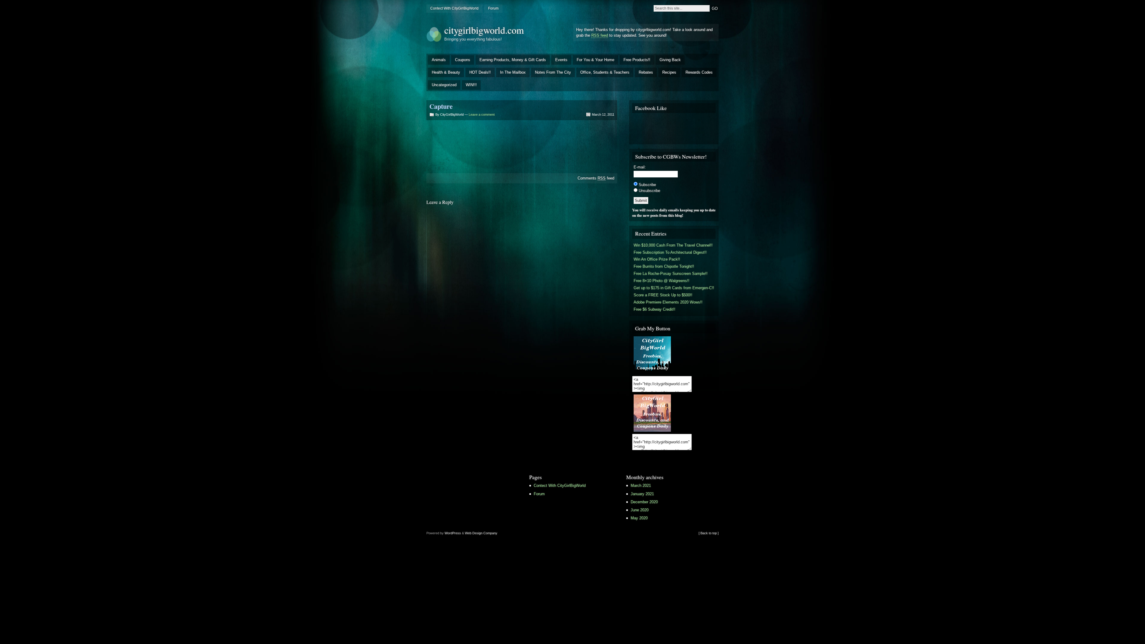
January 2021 (642, 494)
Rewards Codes (699, 72)
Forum (493, 8)
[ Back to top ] (709, 533)
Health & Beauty (446, 72)
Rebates (646, 72)
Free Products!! (636, 60)
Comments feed (596, 178)
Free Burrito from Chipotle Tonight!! (664, 266)
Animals (439, 60)
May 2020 (639, 518)
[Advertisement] (522, 144)
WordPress (453, 533)
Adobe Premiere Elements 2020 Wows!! (668, 302)
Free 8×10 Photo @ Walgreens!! (661, 280)
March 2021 (641, 485)
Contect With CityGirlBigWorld (454, 8)
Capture (441, 106)
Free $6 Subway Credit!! (654, 309)
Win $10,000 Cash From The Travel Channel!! (673, 245)
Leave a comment (482, 114)
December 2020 (644, 502)
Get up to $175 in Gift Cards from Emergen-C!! (674, 288)
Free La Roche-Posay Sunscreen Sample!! (671, 273)
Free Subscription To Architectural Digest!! (670, 252)
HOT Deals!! (480, 72)
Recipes (669, 72)
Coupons (462, 60)
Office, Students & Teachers (604, 72)
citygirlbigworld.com (484, 30)
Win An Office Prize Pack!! (657, 259)
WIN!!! (471, 85)
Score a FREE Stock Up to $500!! (663, 295)
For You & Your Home (595, 60)
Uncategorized (444, 85)
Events (561, 60)
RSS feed (599, 35)
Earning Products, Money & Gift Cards (512, 60)
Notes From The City (553, 72)
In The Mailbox (513, 72)
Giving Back (670, 60)
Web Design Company (481, 533)
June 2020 (640, 510)
